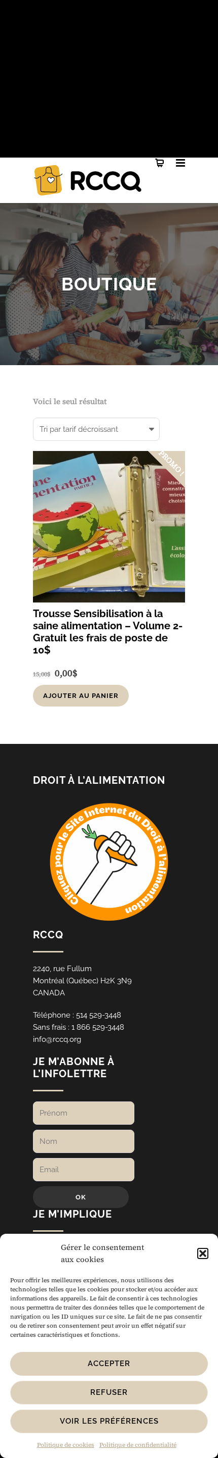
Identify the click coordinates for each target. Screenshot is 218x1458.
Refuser (109, 1392)
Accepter (109, 1363)
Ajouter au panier (81, 695)
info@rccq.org (57, 1039)
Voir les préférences (109, 1421)
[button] (203, 1253)
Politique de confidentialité (137, 1445)
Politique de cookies (65, 1445)
